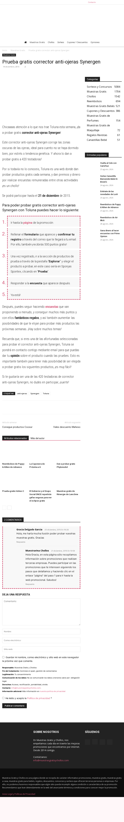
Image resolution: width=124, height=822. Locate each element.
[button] (118, 42)
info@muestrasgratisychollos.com (26, 688)
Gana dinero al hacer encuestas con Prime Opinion (110, 233)
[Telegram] (13, 74)
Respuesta (20, 542)
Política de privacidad (39, 698)
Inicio (4, 50)
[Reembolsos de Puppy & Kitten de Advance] (14, 453)
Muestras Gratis (37, 42)
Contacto (92, 2)
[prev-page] (4, 508)
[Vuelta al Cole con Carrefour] (91, 166)
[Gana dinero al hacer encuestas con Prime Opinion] (91, 233)
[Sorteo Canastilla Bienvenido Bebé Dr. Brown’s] (91, 179)
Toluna (46, 393)
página (27, 222)
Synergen (35, 393)
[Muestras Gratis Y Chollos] (62, 22)
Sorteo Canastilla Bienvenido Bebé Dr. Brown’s (109, 179)
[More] (35, 74)
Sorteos (60, 42)
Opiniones (95, 42)
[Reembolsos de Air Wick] (91, 220)
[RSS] (114, 2)
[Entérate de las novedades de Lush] (91, 194)
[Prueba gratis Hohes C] (14, 480)
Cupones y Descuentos (77, 42)
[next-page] (9, 508)
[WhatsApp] (5, 74)
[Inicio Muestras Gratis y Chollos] (25, 42)
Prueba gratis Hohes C (13, 491)
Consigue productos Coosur (17, 427)
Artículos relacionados (15, 438)
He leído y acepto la (28, 698)
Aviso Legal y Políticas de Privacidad (18, 794)
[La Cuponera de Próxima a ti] (41, 453)
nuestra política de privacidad (52, 691)
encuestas (51, 307)
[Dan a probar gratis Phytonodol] (68, 453)
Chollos (51, 42)
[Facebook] (103, 2)
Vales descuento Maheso (66, 427)
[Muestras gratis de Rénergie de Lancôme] (68, 480)
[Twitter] (119, 2)
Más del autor (38, 438)
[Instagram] (108, 2)
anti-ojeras (22, 393)
